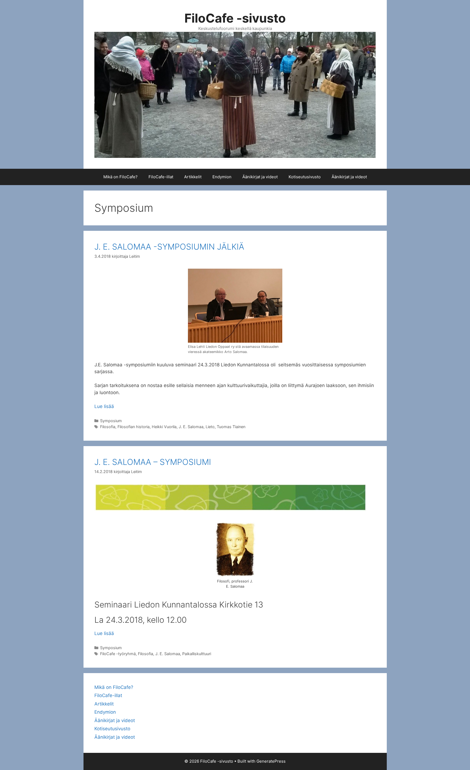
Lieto (210, 426)
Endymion (221, 176)
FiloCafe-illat (161, 176)
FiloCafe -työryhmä (118, 653)
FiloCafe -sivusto (235, 18)
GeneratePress (271, 761)
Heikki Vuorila (164, 426)
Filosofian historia (134, 426)
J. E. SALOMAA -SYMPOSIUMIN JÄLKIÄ (169, 246)
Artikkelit (193, 176)
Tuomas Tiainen (231, 426)
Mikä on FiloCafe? (120, 176)
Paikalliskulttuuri (196, 653)
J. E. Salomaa (191, 426)
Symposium (111, 420)
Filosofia (107, 426)
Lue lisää (104, 406)
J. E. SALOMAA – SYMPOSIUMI (152, 462)
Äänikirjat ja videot (260, 176)
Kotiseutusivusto (305, 176)
